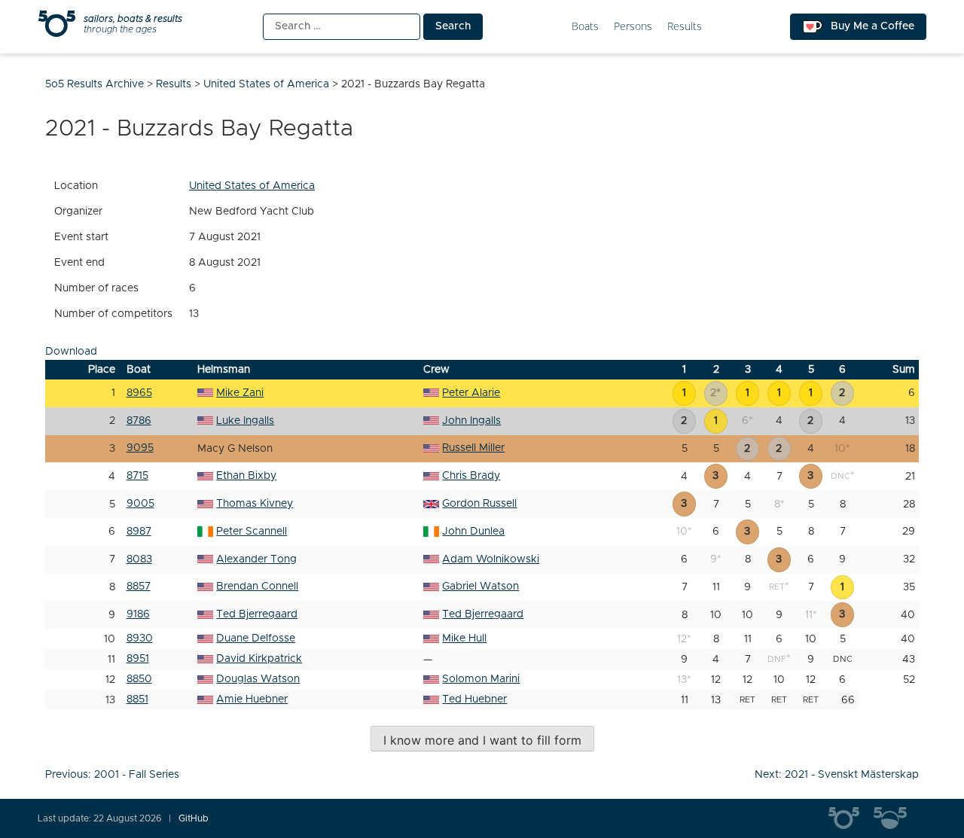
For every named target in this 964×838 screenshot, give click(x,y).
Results (684, 26)
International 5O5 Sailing (851, 818)
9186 (138, 614)
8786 (139, 421)
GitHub (193, 818)
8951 (138, 659)
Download (71, 351)
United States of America (252, 186)
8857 (139, 586)
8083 (139, 559)
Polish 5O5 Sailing (896, 818)
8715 (137, 476)
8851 (137, 699)
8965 (139, 393)
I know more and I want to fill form (482, 740)
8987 (139, 531)
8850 (139, 679)
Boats (585, 26)
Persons (633, 26)
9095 (140, 448)
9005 (140, 503)
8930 (140, 638)
